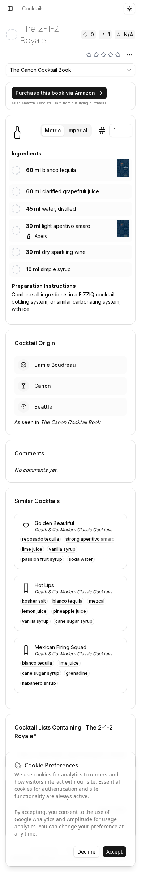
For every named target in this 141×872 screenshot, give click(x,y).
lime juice (32, 549)
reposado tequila (40, 539)
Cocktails (33, 8)
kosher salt (34, 601)
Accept (114, 851)
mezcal (96, 601)
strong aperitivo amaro (90, 539)
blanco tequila (67, 601)
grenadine (77, 673)
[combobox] (70, 69)
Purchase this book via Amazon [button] (55, 93)
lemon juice (34, 611)
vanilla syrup (62, 549)
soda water (81, 559)
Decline (86, 851)
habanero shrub (39, 683)
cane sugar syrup (74, 621)
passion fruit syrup (42, 559)
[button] (123, 168)
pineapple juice (69, 611)
